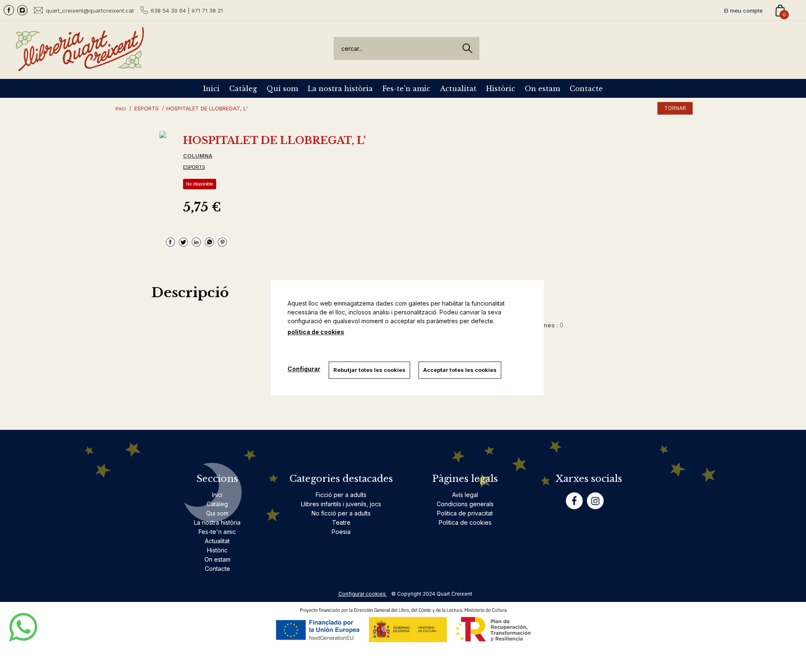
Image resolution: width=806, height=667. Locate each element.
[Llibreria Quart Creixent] (79, 67)
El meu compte (743, 10)
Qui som (282, 88)
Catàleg (243, 88)
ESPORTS (194, 167)
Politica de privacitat (465, 513)
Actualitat (458, 88)
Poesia (341, 531)
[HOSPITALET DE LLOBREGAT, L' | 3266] (163, 134)
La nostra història (340, 88)
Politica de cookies (465, 522)
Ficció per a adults (341, 494)
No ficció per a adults (341, 513)
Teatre (341, 522)
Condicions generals (465, 503)
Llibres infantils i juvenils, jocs (341, 503)
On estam (542, 88)
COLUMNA (197, 155)
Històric (500, 88)
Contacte (586, 88)
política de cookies (316, 331)
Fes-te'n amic (406, 88)
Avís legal (465, 494)
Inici (211, 88)
